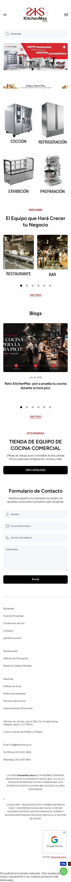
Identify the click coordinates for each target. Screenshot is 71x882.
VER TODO (35, 295)
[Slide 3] (33, 286)
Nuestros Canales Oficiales (17, 665)
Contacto (8, 630)
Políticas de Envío (12, 686)
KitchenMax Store (58, 857)
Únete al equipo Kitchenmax (18, 708)
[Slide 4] (38, 286)
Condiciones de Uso (13, 623)
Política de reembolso (14, 693)
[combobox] (35, 34)
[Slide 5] (44, 286)
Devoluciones (10, 651)
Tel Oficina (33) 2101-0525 (17, 752)
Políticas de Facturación (15, 658)
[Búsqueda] (6, 34)
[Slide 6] (50, 286)
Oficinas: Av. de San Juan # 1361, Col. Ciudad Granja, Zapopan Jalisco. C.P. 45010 (30, 723)
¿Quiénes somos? (12, 638)
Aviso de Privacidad (13, 616)
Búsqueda (8, 608)
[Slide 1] (21, 286)
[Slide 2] (27, 286)
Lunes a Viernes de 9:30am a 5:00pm (22, 731)
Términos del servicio (14, 701)
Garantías (8, 679)
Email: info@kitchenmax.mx (17, 744)
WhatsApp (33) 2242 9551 (17, 759)
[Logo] (35, 14)
